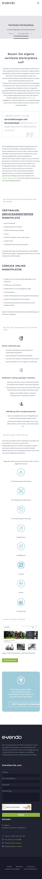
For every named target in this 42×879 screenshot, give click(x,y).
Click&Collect (30, 98)
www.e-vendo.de (16, 846)
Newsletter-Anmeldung (12, 869)
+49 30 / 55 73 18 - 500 (18, 836)
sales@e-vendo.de (15, 843)
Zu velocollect (10, 660)
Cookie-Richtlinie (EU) (30, 869)
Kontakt (9, 866)
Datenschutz (31, 866)
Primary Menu (38, 2)
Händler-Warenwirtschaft (10, 178)
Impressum (19, 866)
